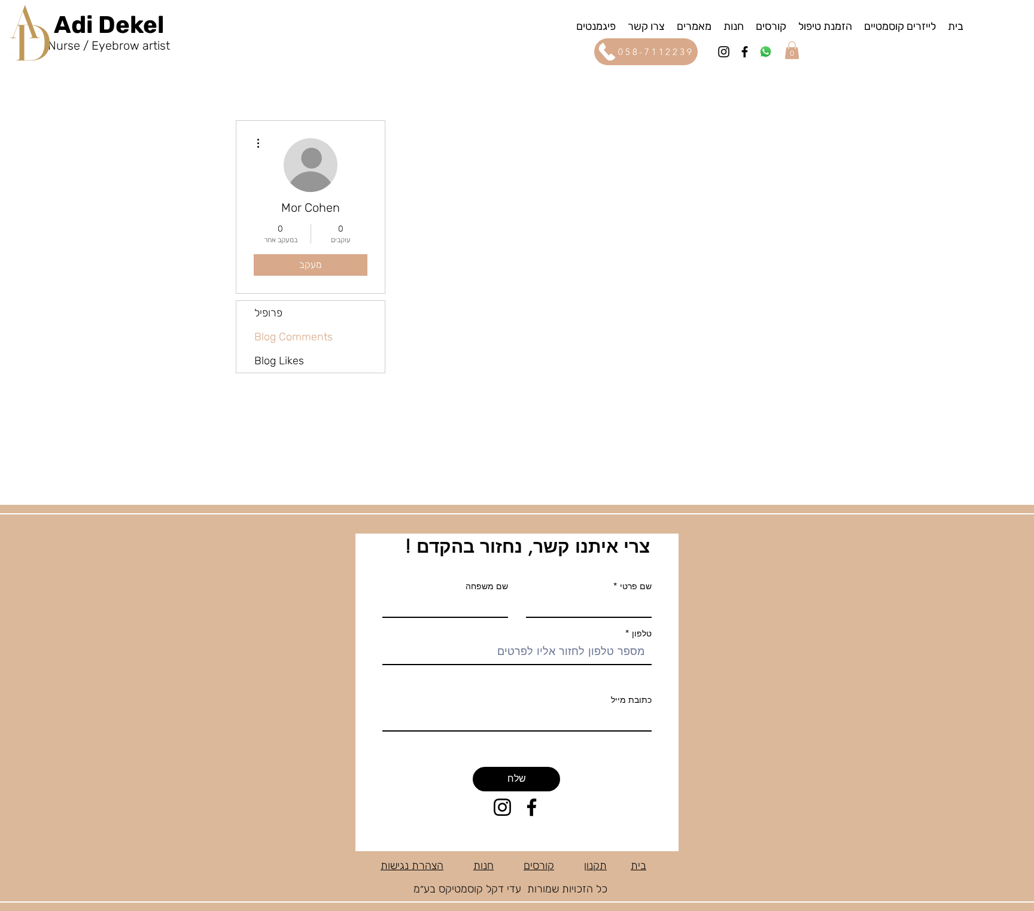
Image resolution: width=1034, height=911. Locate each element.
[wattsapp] (765, 51)
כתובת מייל (631, 700)
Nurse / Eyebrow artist (109, 45)
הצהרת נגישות (412, 865)
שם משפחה (487, 586)
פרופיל (268, 312)
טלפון (640, 633)
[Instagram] (723, 51)
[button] (596, 26)
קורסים (539, 865)
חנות (483, 865)
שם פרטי (636, 586)
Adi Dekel (109, 25)
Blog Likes (279, 360)
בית (638, 865)
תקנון (595, 865)
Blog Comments (293, 336)
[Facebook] (744, 51)
